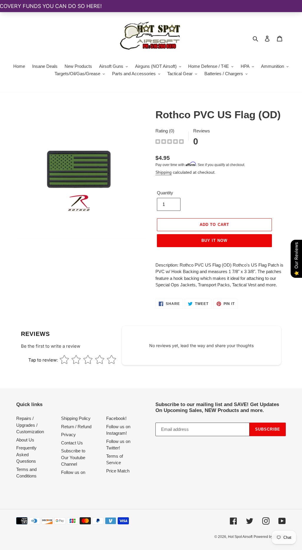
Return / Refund (76, 426)
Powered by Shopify (270, 537)
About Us (25, 439)
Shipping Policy (76, 418)
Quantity (165, 192)
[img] (169, 142)
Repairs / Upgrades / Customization (30, 425)
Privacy (68, 434)
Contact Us (72, 442)
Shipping (163, 172)
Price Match (117, 470)
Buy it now (214, 240)
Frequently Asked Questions (26, 454)
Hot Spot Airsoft (240, 537)
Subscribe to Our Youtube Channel (73, 457)
